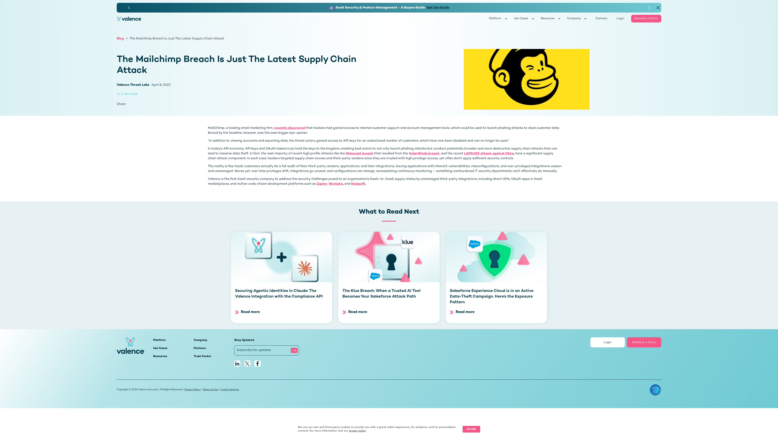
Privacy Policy (192, 389)
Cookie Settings (229, 389)
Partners (601, 18)
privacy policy (357, 431)
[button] (129, 8)
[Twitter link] (247, 364)
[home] (303, 18)
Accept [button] (471, 429)
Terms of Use (210, 389)
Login (620, 18)
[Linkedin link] (237, 364)
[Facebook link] (257, 364)
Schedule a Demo (646, 18)
